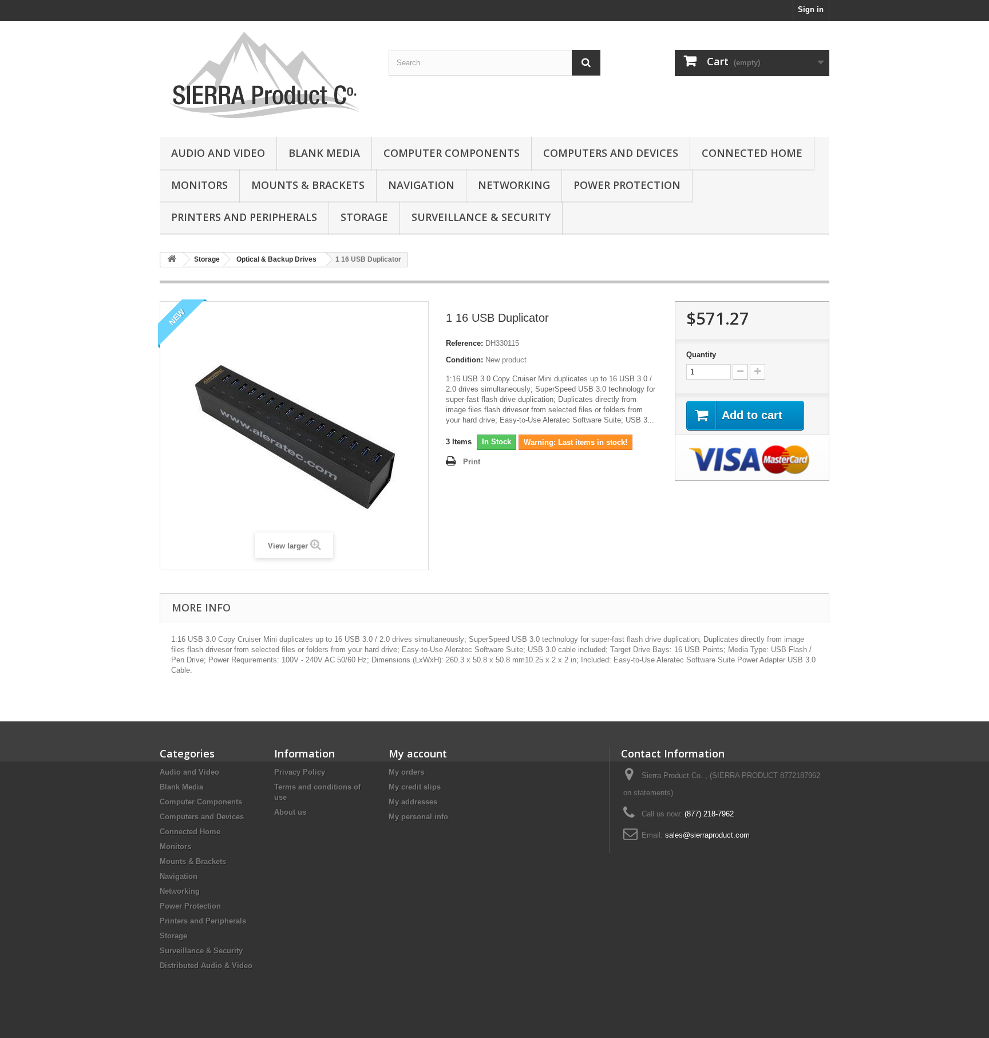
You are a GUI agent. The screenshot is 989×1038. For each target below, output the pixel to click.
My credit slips (415, 787)
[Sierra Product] (265, 76)
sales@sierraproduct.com (707, 835)
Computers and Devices (610, 153)
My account (418, 753)
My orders (406, 772)
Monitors (199, 185)
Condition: (464, 360)
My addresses (413, 802)
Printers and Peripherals (244, 217)
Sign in (811, 9)
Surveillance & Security (481, 217)
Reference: (464, 343)
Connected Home (752, 153)
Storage (364, 217)
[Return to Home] (172, 259)
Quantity (701, 354)
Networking (514, 185)
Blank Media (324, 153)
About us (290, 812)
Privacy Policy (299, 772)
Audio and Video (218, 153)
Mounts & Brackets (308, 185)
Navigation (421, 185)
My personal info (418, 816)
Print (471, 461)
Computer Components (451, 153)
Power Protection (627, 185)
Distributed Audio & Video (206, 965)
